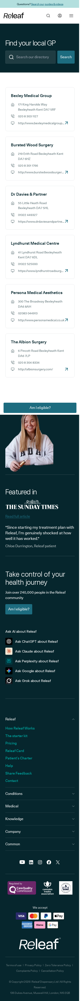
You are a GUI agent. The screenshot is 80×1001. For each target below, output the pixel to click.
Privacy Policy (33, 965)
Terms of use (14, 965)
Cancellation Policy (52, 970)
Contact (11, 781)
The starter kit (16, 736)
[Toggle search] (48, 15)
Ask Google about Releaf (35, 671)
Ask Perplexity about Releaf (37, 661)
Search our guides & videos (47, 4)
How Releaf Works (20, 728)
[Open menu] (71, 15)
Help (9, 766)
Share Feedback (18, 773)
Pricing (11, 743)
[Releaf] (14, 16)
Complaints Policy (27, 970)
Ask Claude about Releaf (34, 651)
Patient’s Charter (18, 758)
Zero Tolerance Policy (58, 965)
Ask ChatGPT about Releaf (36, 641)
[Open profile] (60, 15)
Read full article (17, 516)
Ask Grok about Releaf (33, 681)
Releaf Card (14, 751)
